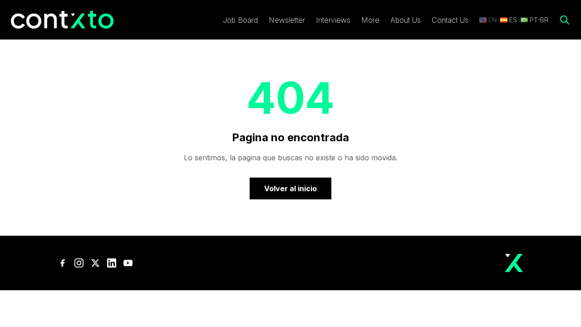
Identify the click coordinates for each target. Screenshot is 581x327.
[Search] (564, 20)
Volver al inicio (290, 188)
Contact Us (450, 20)
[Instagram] (79, 263)
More (370, 20)
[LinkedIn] (111, 263)
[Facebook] (62, 263)
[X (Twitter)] (95, 263)
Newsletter (287, 20)
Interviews (333, 20)
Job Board (240, 20)
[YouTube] (128, 263)
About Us (405, 20)
